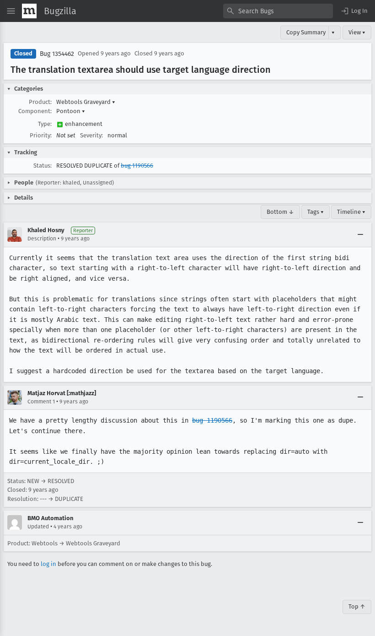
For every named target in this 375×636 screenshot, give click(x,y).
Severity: (91, 135)
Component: (35, 111)
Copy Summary (306, 32)
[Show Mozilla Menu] (29, 11)
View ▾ (356, 32)
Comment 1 (41, 401)
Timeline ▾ (351, 211)
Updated (38, 526)
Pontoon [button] (70, 111)
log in (48, 563)
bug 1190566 (137, 165)
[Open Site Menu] (11, 11)
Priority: (41, 135)
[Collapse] (360, 234)
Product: (40, 101)
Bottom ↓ (280, 211)
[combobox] (278, 11)
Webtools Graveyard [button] (85, 101)
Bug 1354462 (57, 54)
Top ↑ (356, 606)
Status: (42, 165)
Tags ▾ (315, 211)
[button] (354, 11)
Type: (45, 123)
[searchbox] (278, 11)
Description (41, 238)
